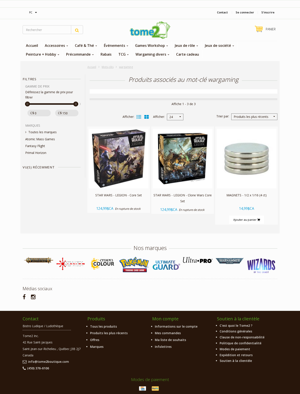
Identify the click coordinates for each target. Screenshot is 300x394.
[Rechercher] (77, 29)
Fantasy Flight (35, 146)
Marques (96, 347)
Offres (94, 340)
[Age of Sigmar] (38, 260)
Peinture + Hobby (41, 54)
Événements (115, 45)
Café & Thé (85, 45)
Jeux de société (218, 45)
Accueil (32, 45)
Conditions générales (236, 331)
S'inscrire (268, 12)
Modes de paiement (235, 349)
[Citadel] (102, 264)
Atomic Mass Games (40, 139)
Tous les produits (103, 326)
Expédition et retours (236, 355)
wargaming (126, 67)
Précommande (79, 54)
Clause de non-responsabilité (242, 337)
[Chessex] (70, 263)
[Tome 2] (150, 30)
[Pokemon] (134, 264)
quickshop (119, 179)
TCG (122, 54)
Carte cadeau (187, 54)
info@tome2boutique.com (48, 361)
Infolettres (163, 347)
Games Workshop (150, 45)
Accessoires (55, 45)
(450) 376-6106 (38, 368)
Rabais (106, 54)
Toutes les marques (42, 132)
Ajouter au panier (245, 220)
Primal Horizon (35, 153)
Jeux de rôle (185, 45)
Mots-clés (108, 67)
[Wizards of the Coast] (261, 266)
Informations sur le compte (176, 326)
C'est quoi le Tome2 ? (236, 325)
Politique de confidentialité (240, 343)
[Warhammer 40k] (229, 261)
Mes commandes (168, 333)
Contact (222, 12)
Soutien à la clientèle (236, 361)
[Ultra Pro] (198, 260)
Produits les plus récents (109, 333)
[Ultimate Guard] (166, 265)
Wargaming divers (151, 54)
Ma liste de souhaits (170, 340)
